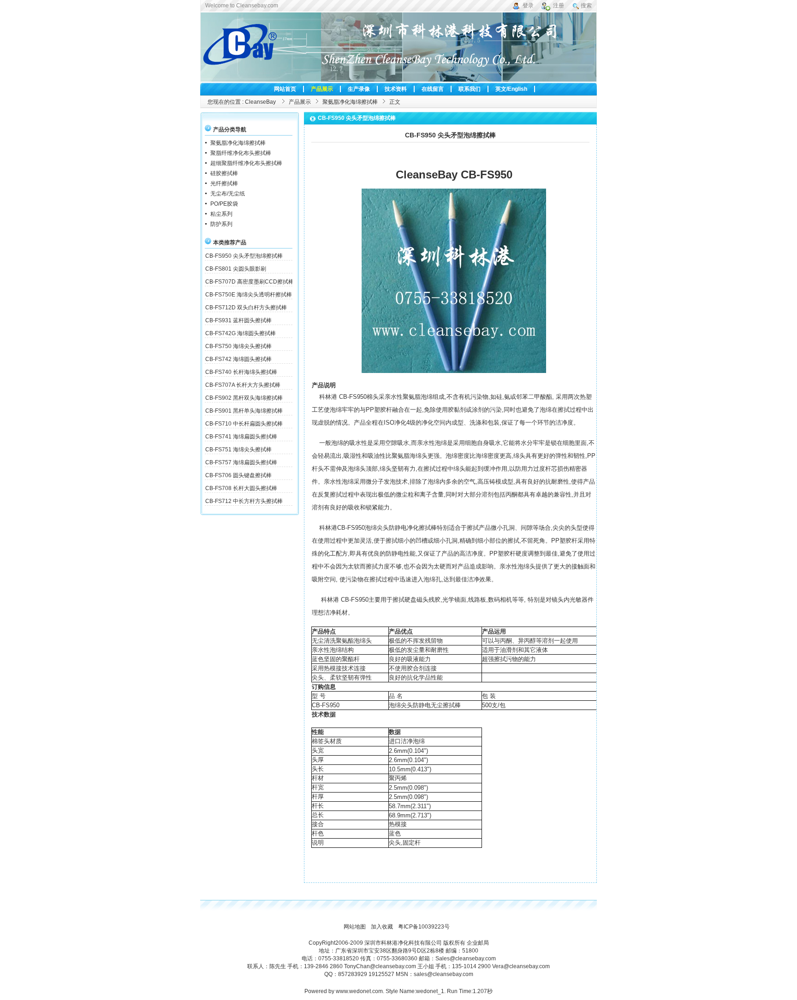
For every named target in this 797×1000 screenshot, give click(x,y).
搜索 (586, 5)
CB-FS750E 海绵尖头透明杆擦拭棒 (248, 294)
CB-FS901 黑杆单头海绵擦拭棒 (244, 411)
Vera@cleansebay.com (521, 966)
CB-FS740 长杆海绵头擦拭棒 (241, 372)
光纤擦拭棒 (224, 183)
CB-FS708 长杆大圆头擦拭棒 (241, 488)
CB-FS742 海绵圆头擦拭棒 (238, 359)
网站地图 (355, 926)
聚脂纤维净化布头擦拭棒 (240, 153)
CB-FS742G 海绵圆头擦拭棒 (240, 333)
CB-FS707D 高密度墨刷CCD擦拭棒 (249, 281)
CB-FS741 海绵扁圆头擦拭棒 (241, 436)
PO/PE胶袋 (224, 204)
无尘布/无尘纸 (227, 193)
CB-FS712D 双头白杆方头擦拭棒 (246, 307)
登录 (528, 5)
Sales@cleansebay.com (465, 958)
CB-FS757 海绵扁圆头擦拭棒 (241, 462)
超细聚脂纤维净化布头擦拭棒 (246, 163)
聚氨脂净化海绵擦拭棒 (350, 102)
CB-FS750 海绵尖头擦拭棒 (238, 346)
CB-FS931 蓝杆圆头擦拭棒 (238, 320)
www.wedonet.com (359, 991)
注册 (558, 5)
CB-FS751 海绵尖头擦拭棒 (238, 449)
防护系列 (221, 224)
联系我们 (469, 89)
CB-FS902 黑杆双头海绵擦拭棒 (244, 398)
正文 (394, 102)
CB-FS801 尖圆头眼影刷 (235, 269)
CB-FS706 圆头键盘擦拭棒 (238, 475)
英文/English (511, 89)
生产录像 (359, 89)
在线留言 (433, 89)
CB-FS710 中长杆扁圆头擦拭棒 (244, 423)
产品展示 (322, 89)
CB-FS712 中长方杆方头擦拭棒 (244, 501)
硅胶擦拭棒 (224, 173)
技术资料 (396, 89)
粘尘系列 (221, 214)
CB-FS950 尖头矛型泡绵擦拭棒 (244, 256)
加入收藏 (382, 926)
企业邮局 (478, 943)
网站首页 (285, 89)
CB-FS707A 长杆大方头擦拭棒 (242, 385)
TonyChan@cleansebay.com (380, 966)
